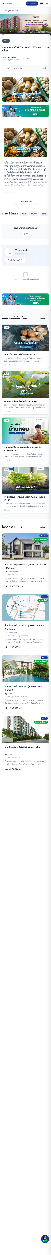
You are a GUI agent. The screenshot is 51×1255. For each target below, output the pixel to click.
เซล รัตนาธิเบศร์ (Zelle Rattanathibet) (23, 747)
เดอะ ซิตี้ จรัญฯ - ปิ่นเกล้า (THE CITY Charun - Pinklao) (25, 566)
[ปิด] (48, 1236)
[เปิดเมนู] (47, 3)
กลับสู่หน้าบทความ (11, 10)
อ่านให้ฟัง (19, 68)
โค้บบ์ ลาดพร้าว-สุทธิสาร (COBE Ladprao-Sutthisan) (24, 627)
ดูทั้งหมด (43, 318)
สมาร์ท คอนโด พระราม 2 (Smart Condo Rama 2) (23, 688)
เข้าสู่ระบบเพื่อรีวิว (16, 260)
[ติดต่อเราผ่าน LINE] (45, 1239)
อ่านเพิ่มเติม (24, 201)
